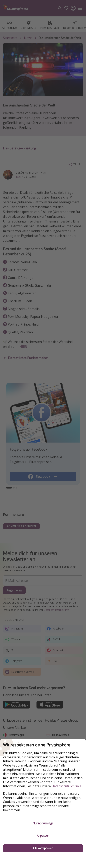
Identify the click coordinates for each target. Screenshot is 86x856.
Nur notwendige (43, 823)
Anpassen (43, 835)
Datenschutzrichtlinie (66, 786)
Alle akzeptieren (43, 848)
